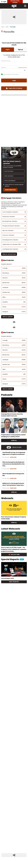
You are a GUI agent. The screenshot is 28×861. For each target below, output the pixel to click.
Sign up (20, 49)
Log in (8, 49)
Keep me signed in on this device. (11, 74)
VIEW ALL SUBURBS (7, 317)
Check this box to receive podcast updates (14, 185)
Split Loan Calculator (8, 230)
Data (2, 27)
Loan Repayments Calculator (10, 249)
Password (3, 67)
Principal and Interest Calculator (11, 226)
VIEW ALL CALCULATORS (9, 254)
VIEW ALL (14, 440)
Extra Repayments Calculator (10, 240)
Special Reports (12, 559)
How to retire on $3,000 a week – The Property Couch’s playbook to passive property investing (13, 549)
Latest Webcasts (10, 529)
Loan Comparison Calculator (10, 212)
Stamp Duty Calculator (8, 216)
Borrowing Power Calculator (9, 221)
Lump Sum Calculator (8, 235)
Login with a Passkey (15, 88)
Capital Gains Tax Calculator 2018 (11, 244)
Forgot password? (22, 67)
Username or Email (5, 60)
